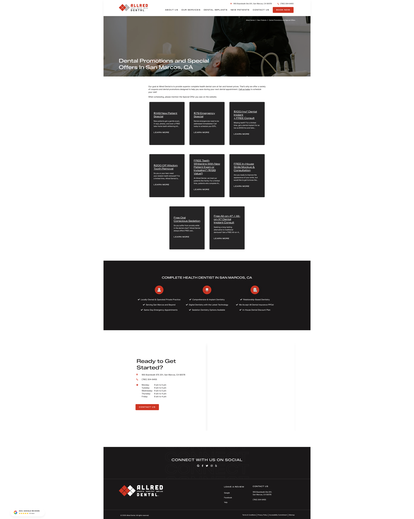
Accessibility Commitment (278, 515)
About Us (171, 10)
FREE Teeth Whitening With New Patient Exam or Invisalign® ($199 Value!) (207, 167)
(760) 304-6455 (287, 4)
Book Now (283, 10)
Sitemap (292, 515)
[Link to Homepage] (141, 491)
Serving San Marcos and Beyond (160, 305)
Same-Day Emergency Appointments (160, 310)
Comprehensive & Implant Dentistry (208, 299)
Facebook (228, 498)
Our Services (191, 10)
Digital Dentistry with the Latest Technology (208, 305)
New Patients (240, 10)
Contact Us (261, 10)
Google (227, 493)
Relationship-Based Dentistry (256, 299)
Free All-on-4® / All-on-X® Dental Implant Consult (227, 219)
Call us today (244, 89)
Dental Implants (215, 10)
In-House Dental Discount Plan (256, 310)
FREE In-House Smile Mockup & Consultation (244, 167)
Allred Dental (250, 20)
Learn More (161, 132)
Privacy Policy (262, 515)
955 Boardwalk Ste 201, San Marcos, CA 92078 (252, 4)
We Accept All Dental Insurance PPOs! (256, 305)
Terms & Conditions (249, 515)
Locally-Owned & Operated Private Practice (160, 299)
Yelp (225, 502)
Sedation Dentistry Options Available (208, 310)
